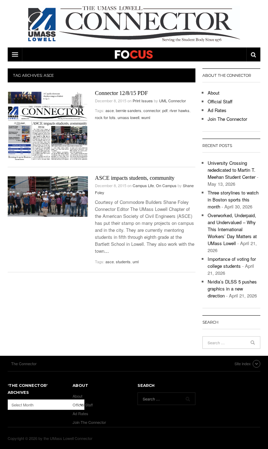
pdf (165, 110)
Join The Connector (227, 119)
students (123, 261)
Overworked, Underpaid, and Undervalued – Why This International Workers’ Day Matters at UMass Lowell (232, 229)
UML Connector (172, 100)
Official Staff (220, 101)
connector (151, 110)
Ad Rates (217, 110)
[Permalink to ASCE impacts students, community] (48, 196)
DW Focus (134, 54)
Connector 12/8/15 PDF (121, 93)
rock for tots (105, 117)
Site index (242, 363)
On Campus (166, 185)
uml (136, 261)
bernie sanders (128, 110)
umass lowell (128, 117)
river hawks (179, 110)
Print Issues (143, 100)
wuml (145, 117)
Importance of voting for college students (232, 262)
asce (109, 110)
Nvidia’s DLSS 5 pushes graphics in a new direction (232, 288)
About (213, 92)
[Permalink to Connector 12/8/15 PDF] (48, 125)
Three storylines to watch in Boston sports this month (233, 199)
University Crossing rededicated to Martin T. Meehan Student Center (231, 170)
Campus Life (143, 185)
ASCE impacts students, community (134, 178)
